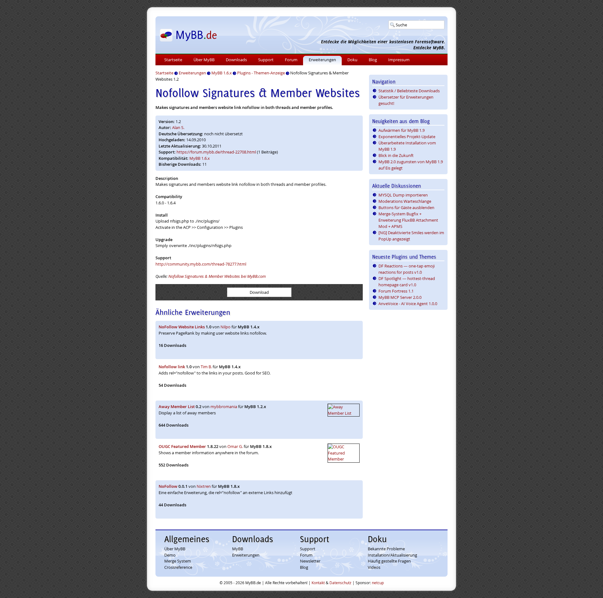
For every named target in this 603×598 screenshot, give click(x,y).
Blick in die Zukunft (396, 155)
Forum (291, 59)
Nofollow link (172, 366)
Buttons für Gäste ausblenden (406, 207)
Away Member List (177, 406)
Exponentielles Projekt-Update (406, 136)
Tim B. (206, 366)
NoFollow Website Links (182, 327)
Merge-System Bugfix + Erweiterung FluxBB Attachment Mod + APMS (408, 220)
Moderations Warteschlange (404, 201)
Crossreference (178, 567)
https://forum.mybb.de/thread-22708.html (216, 152)
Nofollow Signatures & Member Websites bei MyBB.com (217, 276)
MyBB (237, 549)
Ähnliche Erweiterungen (192, 312)
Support (266, 59)
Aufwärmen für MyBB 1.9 (401, 130)
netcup (378, 582)
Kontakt (318, 582)
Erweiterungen (322, 59)
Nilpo (225, 327)
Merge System (177, 561)
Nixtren (204, 486)
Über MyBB (204, 59)
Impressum (399, 59)
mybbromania (223, 406)
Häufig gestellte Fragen (389, 561)
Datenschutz (340, 582)
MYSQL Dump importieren (403, 195)
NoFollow (168, 486)
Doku (352, 59)
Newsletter (310, 561)
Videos (374, 567)
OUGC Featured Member (182, 446)
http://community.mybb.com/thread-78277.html (200, 264)
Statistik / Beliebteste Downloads (409, 91)
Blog (373, 59)
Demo (170, 555)
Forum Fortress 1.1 (396, 291)
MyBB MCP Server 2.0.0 (399, 297)
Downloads (236, 59)
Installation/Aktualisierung (392, 555)
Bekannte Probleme (386, 549)
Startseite (173, 59)
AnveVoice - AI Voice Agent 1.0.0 (407, 303)
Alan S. (178, 127)
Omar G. (235, 446)
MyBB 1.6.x (199, 158)
